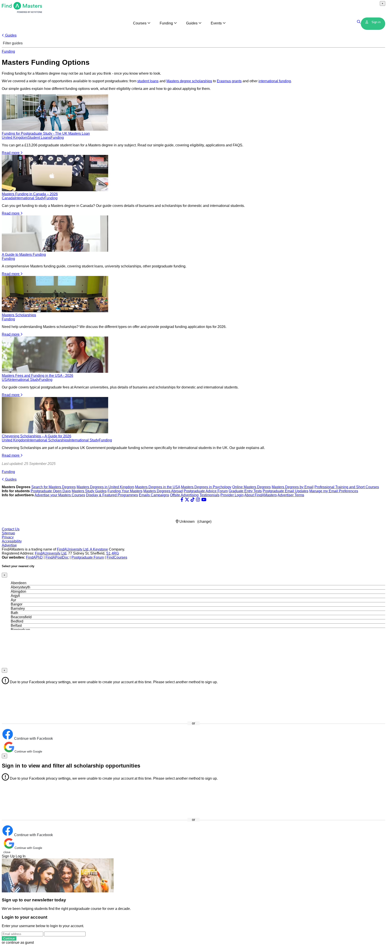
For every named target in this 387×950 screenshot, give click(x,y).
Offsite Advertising (184, 495)
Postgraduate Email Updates (285, 491)
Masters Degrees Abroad (163, 491)
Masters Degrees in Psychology (206, 487)
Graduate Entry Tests (245, 491)
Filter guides (12, 43)
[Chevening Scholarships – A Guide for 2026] (55, 432)
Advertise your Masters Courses (59, 495)
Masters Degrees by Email (293, 487)
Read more (11, 153)
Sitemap (8, 533)
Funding (8, 51)
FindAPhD (34, 557)
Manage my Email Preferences (333, 491)
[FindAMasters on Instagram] (198, 499)
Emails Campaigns (154, 495)
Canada (8, 198)
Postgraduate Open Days (51, 491)
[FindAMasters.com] (22, 12)
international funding (274, 81)
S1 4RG (112, 553)
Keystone (100, 549)
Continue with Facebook (33, 738)
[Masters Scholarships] (55, 311)
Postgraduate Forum (87, 557)
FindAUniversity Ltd (50, 553)
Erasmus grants (229, 81)
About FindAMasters (260, 495)
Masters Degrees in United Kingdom (105, 487)
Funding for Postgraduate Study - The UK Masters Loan (46, 133)
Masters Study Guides (89, 491)
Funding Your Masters (125, 491)
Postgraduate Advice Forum (206, 491)
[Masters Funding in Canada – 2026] (55, 190)
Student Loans (39, 137)
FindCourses (117, 557)
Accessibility (12, 541)
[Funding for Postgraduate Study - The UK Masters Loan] (55, 129)
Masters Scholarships (19, 315)
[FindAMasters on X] (187, 499)
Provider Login (232, 495)
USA (5, 380)
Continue (9, 938)
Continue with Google (28, 751)
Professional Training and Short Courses (346, 487)
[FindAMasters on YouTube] (203, 499)
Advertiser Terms (290, 495)
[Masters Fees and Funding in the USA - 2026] (55, 371)
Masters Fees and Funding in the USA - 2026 (37, 375)
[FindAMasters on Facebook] (182, 499)
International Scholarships (48, 440)
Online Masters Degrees (251, 487)
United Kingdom (15, 137)
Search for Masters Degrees (53, 487)
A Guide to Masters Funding (24, 254)
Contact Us (10, 529)
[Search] (359, 22)
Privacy (8, 537)
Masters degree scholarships (189, 81)
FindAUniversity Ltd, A (75, 549)
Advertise (9, 545)
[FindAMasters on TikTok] (193, 499)
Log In (21, 856)
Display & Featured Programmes (112, 495)
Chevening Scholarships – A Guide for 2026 (36, 436)
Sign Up (8, 856)
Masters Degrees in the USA (157, 487)
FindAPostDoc (57, 557)
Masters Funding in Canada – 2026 (30, 194)
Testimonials (209, 495)
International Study (29, 198)
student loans (148, 81)
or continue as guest (18, 942)
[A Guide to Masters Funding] (55, 250)
